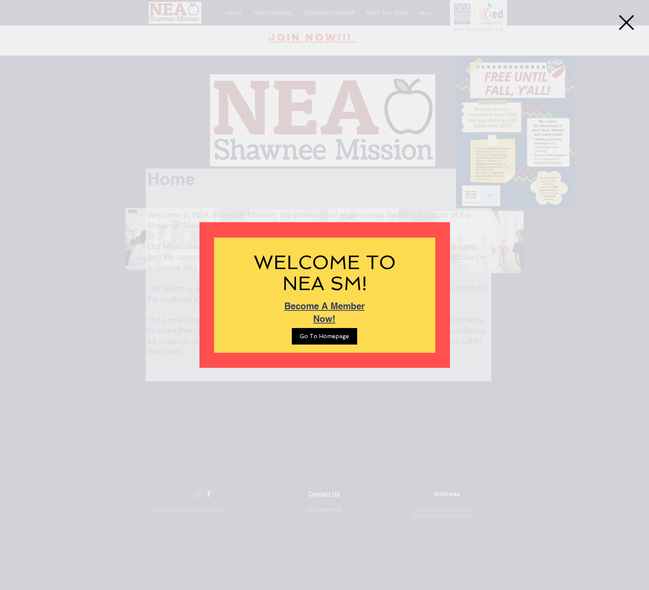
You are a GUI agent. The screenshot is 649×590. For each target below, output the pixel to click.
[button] (626, 22)
